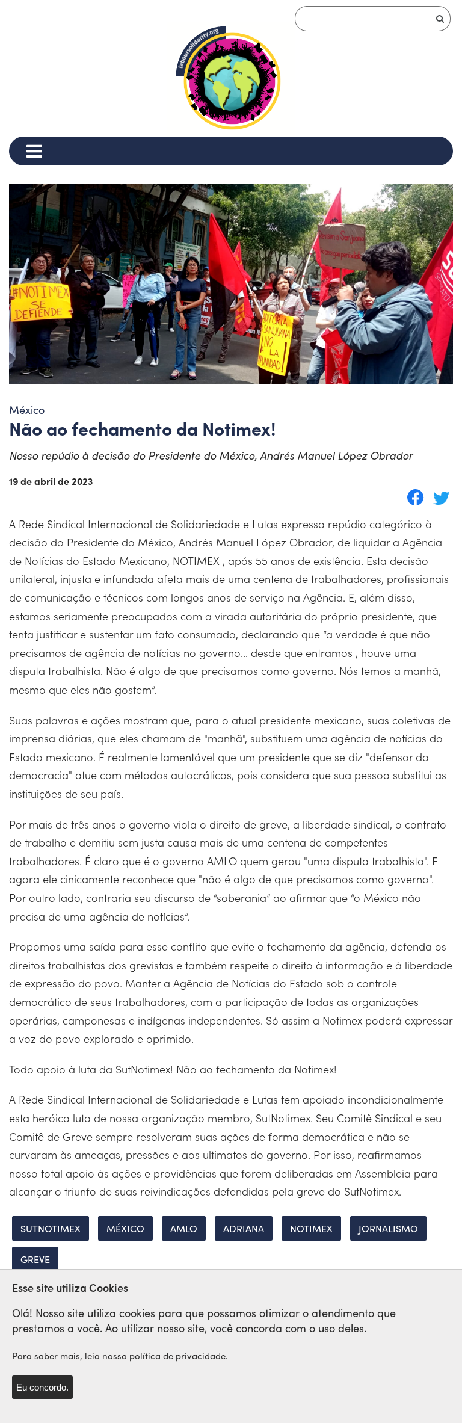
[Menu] (34, 151)
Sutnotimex (50, 1228)
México (125, 1228)
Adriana (243, 1228)
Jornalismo (388, 1228)
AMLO (183, 1228)
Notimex (311, 1228)
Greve (35, 1259)
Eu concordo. (42, 1387)
